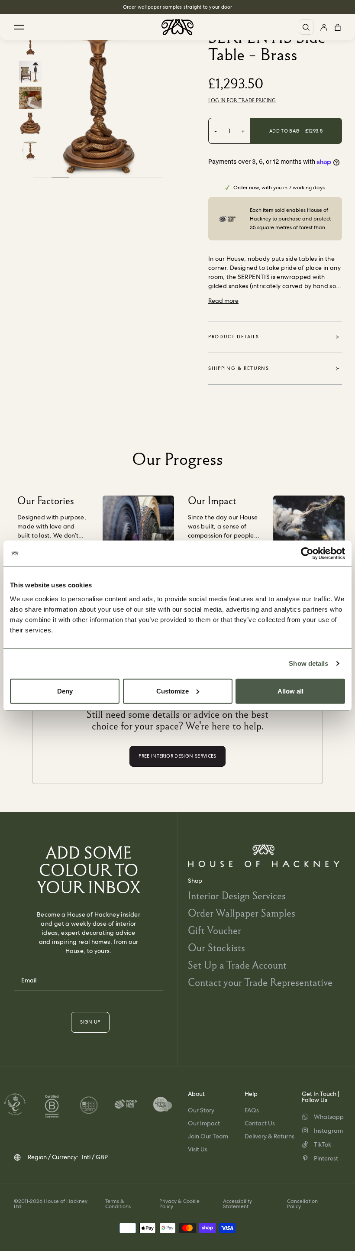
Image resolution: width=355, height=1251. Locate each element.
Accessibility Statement (237, 1204)
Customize (172, 690)
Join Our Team (208, 1136)
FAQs (252, 1110)
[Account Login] (323, 27)
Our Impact (204, 1123)
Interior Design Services (237, 895)
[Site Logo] (177, 27)
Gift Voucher (214, 930)
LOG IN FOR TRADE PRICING (242, 100)
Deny (65, 690)
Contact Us (260, 1123)
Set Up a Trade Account (237, 965)
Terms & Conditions (118, 1204)
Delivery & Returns (269, 1136)
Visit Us (197, 1149)
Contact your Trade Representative (260, 982)
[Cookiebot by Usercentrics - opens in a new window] (307, 553)
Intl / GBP (95, 1157)
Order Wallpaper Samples (241, 913)
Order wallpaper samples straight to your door (177, 7)
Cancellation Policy (302, 1204)
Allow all (290, 690)
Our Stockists (216, 947)
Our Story (201, 1110)
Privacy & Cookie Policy (179, 1204)
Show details (308, 663)
